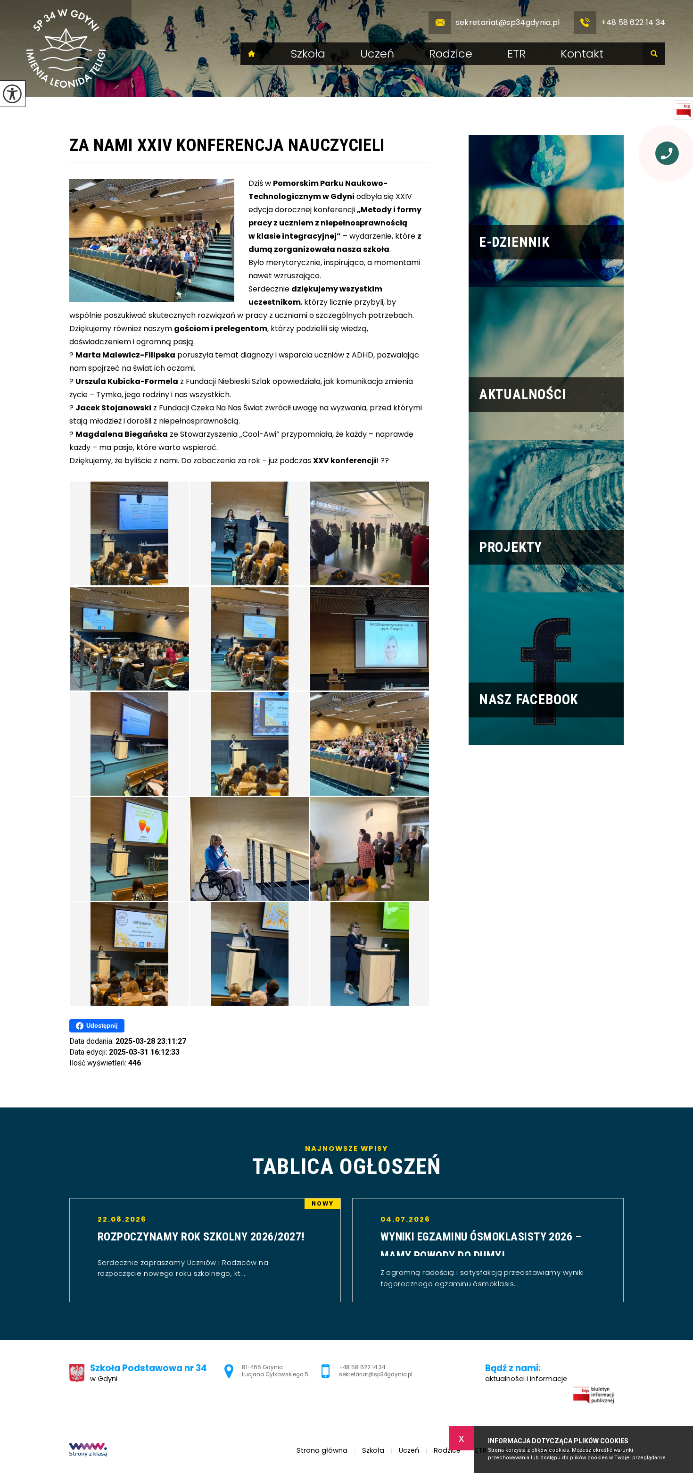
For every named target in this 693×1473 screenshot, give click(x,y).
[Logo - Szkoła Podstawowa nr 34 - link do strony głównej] (66, 48)
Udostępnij (102, 1025)
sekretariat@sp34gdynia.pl (508, 22)
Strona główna (251, 53)
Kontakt (582, 53)
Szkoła (308, 53)
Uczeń (377, 53)
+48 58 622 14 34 (633, 22)
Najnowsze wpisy (346, 1161)
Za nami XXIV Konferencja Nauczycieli (227, 145)
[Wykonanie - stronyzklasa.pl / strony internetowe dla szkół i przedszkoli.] (88, 1451)
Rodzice (450, 53)
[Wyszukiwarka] (654, 53)
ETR (516, 53)
